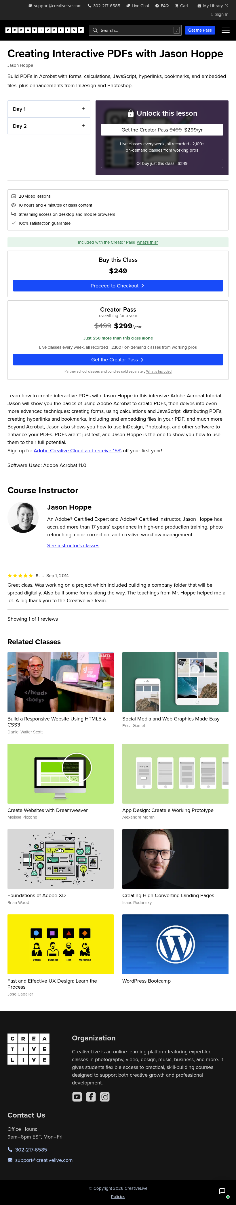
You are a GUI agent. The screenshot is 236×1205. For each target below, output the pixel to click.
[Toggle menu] (225, 30)
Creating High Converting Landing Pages (168, 895)
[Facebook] (91, 1097)
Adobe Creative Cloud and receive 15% (77, 450)
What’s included (159, 371)
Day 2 (20, 125)
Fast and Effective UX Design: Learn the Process (52, 984)
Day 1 (19, 109)
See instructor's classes (73, 545)
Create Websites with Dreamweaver (47, 810)
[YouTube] (77, 1097)
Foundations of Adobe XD (36, 895)
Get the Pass (200, 30)
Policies (118, 1196)
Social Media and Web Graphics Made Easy (171, 718)
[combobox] (135, 30)
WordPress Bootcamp (146, 980)
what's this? (147, 242)
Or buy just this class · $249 (162, 163)
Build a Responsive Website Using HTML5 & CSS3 (56, 722)
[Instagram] (105, 1097)
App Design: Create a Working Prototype (168, 810)
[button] (222, 1191)
